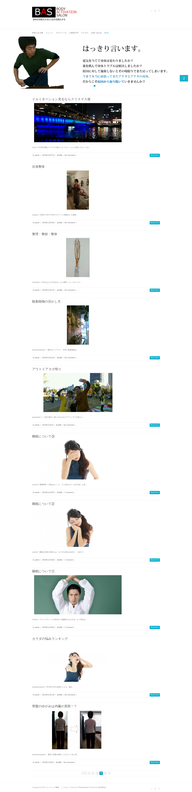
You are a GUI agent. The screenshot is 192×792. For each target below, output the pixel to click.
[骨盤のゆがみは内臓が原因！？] (78, 729)
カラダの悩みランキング (50, 638)
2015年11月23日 (48, 492)
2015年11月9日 (48, 762)
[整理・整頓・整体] (78, 257)
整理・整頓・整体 (44, 234)
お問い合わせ (96, 33)
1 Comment (69, 492)
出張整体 (38, 166)
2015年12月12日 (48, 358)
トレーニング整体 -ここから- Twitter (154, 9)
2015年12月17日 (48, 290)
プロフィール (61, 33)
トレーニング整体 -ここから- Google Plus (158, 9)
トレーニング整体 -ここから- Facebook (150, 9)
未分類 (59, 155)
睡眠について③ (43, 436)
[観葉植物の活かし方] (78, 325)
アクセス (84, 33)
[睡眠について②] (78, 527)
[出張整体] (78, 190)
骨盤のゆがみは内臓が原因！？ (54, 706)
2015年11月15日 (48, 695)
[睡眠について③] (78, 459)
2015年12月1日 (48, 425)
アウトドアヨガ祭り (46, 369)
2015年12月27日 (48, 155)
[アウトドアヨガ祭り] (78, 392)
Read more (155, 155)
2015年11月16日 (48, 627)
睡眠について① (43, 571)
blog (106, 33)
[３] (96, 38)
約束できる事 (37, 33)
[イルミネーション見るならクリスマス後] (78, 122)
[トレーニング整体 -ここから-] (54, 15)
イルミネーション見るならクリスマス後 (61, 99)
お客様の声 (73, 33)
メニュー (49, 33)
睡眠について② (43, 504)
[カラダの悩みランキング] (78, 662)
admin (37, 155)
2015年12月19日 (48, 223)
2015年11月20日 (48, 560)
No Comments (70, 155)
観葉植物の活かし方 (46, 301)
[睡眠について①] (78, 594)
